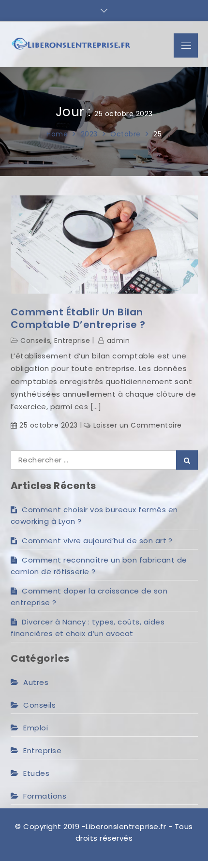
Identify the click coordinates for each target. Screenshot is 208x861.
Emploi (35, 728)
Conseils (35, 340)
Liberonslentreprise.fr (126, 826)
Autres (35, 682)
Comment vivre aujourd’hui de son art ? (97, 540)
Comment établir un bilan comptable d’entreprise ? (78, 318)
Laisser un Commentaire (137, 425)
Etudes (36, 773)
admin (118, 340)
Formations (44, 796)
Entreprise (72, 340)
